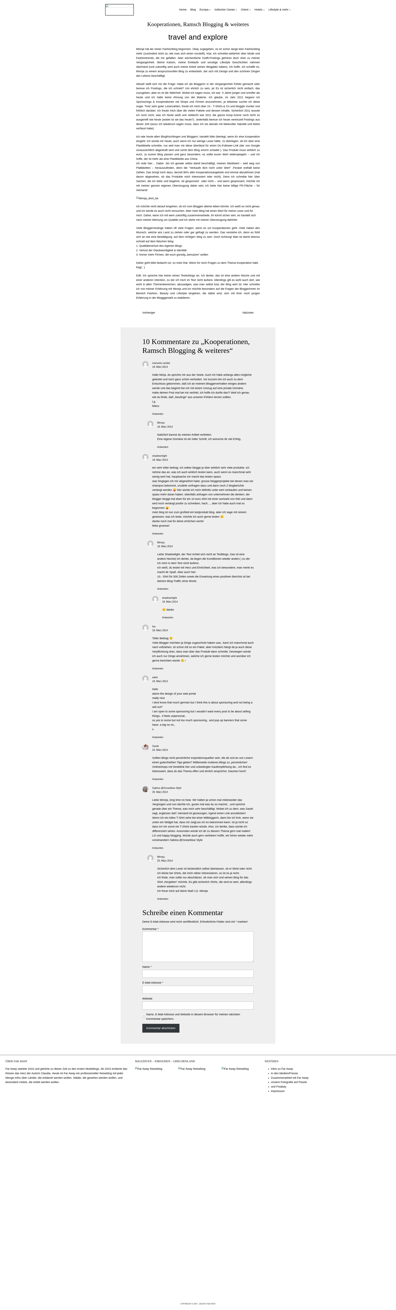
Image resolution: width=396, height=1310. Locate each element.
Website (147, 998)
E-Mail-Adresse (152, 982)
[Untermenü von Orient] (250, 10)
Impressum (278, 1091)
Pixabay (281, 1086)
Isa (153, 626)
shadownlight (159, 456)
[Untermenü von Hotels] (264, 10)
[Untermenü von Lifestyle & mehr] (290, 10)
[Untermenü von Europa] (210, 10)
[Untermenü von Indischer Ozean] (236, 10)
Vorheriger (148, 312)
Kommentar (150, 929)
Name (147, 966)
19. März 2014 (165, 426)
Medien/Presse (288, 1073)
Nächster (248, 312)
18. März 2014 (160, 367)
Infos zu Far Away (282, 1068)
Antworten (157, 414)
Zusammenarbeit (281, 1077)
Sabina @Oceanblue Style (166, 788)
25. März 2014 (160, 792)
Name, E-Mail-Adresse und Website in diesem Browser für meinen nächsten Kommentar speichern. (193, 1016)
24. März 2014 (160, 750)
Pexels (303, 1082)
